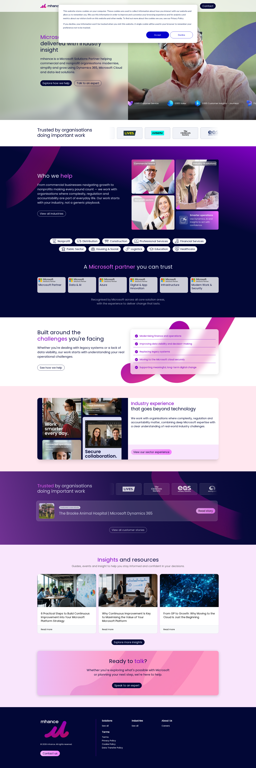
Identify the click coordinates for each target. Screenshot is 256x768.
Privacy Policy (177, 18)
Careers (166, 725)
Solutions (107, 720)
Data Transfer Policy (112, 747)
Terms (105, 732)
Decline (181, 35)
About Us (167, 720)
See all (105, 725)
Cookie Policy (109, 744)
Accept (157, 35)
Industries (137, 720)
